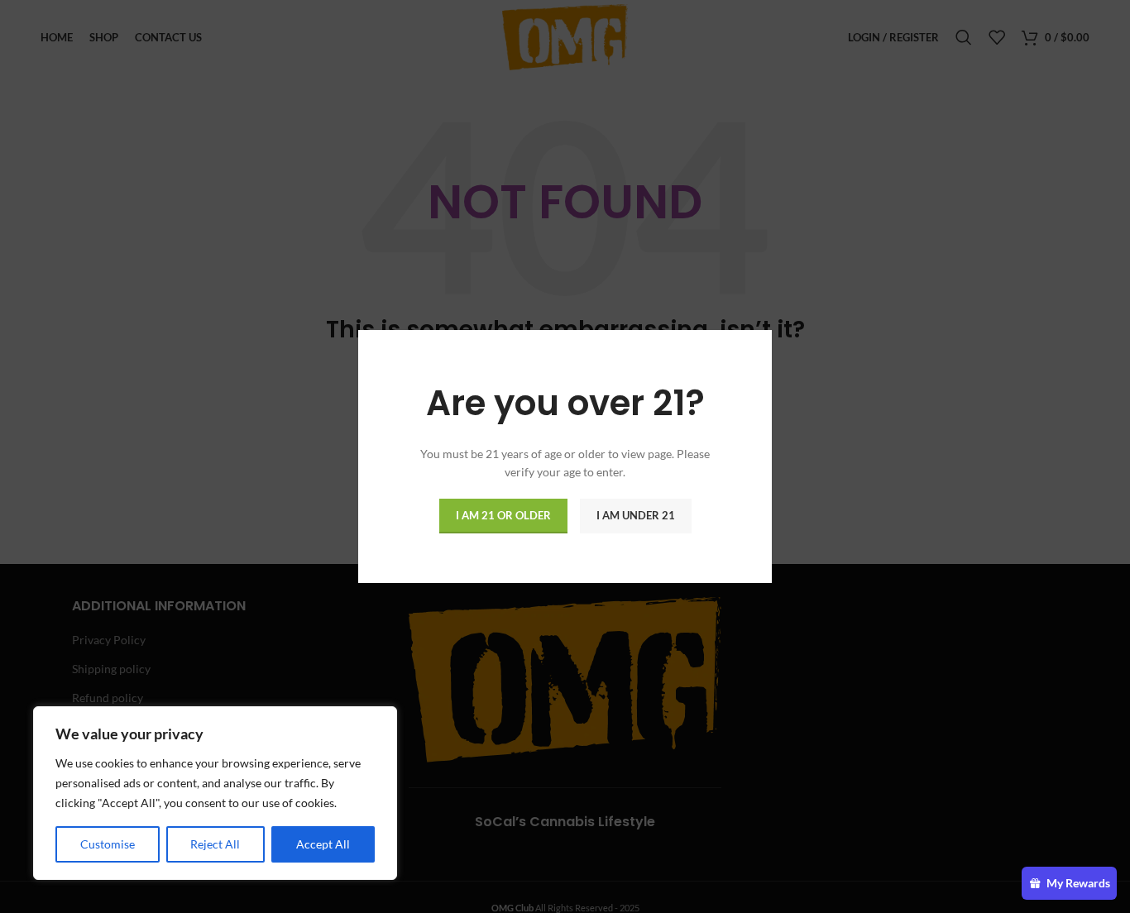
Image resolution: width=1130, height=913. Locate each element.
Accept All (323, 844)
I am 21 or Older (503, 515)
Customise (107, 844)
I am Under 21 (635, 515)
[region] (215, 793)
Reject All (215, 844)
